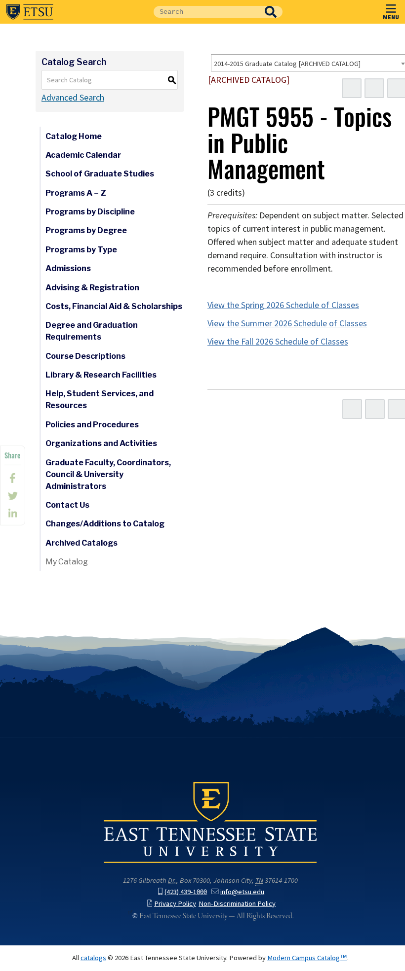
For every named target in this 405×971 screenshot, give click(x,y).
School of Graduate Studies (99, 173)
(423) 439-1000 (185, 892)
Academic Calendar (83, 155)
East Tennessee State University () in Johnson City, (210, 821)
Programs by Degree (86, 230)
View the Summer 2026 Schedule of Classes (287, 323)
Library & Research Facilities (101, 375)
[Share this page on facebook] (12, 478)
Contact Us (67, 505)
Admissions (68, 268)
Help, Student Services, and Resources (99, 399)
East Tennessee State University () (29, 12)
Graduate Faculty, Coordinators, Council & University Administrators (108, 474)
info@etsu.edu (242, 892)
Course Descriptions (85, 356)
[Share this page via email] (12, 514)
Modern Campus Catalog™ (307, 958)
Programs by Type (81, 249)
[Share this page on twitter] (12, 496)
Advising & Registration (92, 287)
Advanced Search (72, 98)
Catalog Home (73, 136)
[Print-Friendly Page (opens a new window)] (374, 88)
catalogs (93, 958)
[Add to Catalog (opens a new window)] (352, 88)
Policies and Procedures (92, 424)
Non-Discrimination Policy (237, 903)
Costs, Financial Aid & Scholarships (113, 306)
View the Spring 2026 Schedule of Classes (283, 305)
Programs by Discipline (90, 211)
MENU (391, 16)
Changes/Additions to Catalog (104, 523)
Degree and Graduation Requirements (91, 331)
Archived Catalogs (81, 543)
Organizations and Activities (101, 443)
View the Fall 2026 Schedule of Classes (277, 341)
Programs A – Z (75, 193)
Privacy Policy (175, 903)
